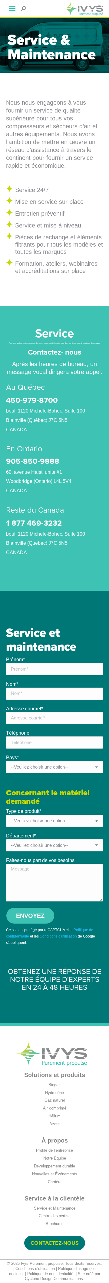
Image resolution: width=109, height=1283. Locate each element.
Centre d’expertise (55, 1216)
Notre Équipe (54, 1158)
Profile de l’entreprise (54, 1150)
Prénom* (15, 659)
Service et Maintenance (54, 1208)
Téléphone (17, 733)
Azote (54, 1124)
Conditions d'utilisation (58, 936)
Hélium (54, 1116)
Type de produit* (23, 811)
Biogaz (54, 1085)
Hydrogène (54, 1092)
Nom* (12, 684)
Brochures (55, 1223)
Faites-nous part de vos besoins (40, 860)
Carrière (54, 1182)
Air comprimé (54, 1108)
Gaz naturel (55, 1100)
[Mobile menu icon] (12, 8)
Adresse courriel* (24, 708)
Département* (21, 835)
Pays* (12, 757)
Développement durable (54, 1166)
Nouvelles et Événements (54, 1174)
